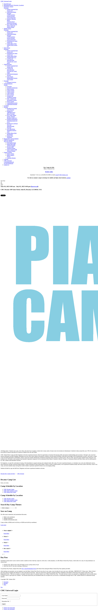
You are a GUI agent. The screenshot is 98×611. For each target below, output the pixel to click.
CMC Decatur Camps (9, 489)
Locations (6, 105)
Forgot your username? (9, 609)
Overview (9, 86)
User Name (4, 595)
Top (2, 587)
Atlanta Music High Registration (12, 134)
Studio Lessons (12, 10)
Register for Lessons (12, 109)
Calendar (6, 159)
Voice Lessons (10, 94)
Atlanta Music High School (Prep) (12, 45)
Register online (49, 171)
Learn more (3, 525)
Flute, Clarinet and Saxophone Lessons (12, 99)
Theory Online (10, 153)
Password (4, 598)
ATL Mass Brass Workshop (11, 130)
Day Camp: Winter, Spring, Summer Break (12, 117)
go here (69, 177)
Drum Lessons (10, 101)
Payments (6, 582)
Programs (6, 81)
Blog (5, 584)
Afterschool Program (12, 104)
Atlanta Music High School (12, 56)
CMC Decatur (20, 473)
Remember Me (5, 601)
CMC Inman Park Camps (10, 492)
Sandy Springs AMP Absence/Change (12, 150)
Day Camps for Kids (12, 26)
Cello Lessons (10, 93)
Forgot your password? (9, 607)
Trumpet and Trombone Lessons (11, 96)
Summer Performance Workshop (12, 121)
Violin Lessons (10, 92)
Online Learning (8, 152)
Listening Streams (11, 158)
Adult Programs (8, 64)
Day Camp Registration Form (29, 568)
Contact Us (6, 164)
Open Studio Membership (12, 78)
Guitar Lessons (10, 90)
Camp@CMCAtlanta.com (61, 174)
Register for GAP (12, 125)
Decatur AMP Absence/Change (11, 147)
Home (7, 4)
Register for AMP (11, 113)
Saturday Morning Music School (12, 21)
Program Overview (11, 82)
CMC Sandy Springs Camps (10, 490)
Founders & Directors (12, 87)
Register (6, 107)
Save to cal (34, 186)
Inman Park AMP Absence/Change (11, 145)
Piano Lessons (10, 89)
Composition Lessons (12, 103)
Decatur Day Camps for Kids (8, 473)
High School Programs (7, 48)
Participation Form (11, 142)
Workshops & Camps (12, 41)
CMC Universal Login (9, 162)
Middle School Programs (7, 29)
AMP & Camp (9, 140)
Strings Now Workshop (10, 136)
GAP (12, 61)
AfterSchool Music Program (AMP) (11, 14)
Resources (11, 138)
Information (14, 5)
